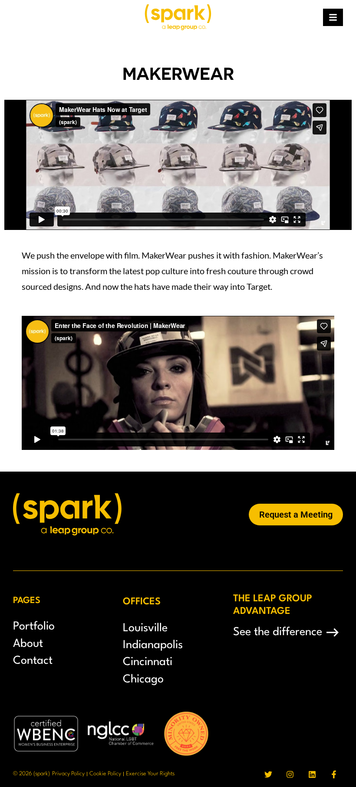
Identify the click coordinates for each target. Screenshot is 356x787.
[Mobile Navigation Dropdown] (333, 17)
